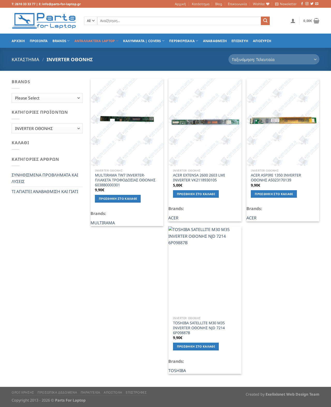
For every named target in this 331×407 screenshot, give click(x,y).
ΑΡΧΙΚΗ (18, 41)
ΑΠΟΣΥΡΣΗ (262, 41)
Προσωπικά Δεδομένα (57, 392)
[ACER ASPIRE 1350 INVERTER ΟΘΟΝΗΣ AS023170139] (282, 122)
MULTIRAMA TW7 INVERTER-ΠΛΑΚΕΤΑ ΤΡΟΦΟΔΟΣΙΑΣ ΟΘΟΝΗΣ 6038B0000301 (125, 180)
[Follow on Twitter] (311, 4)
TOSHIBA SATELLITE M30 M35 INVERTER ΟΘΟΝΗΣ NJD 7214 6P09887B (199, 328)
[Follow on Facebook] (302, 4)
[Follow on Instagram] (307, 4)
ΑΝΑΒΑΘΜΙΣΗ (215, 41)
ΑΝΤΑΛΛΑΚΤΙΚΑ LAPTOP (94, 41)
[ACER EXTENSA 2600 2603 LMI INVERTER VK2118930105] (204, 122)
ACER (173, 218)
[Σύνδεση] (293, 20)
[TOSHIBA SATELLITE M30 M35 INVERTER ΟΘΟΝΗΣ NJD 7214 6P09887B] (204, 270)
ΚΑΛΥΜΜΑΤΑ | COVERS (142, 41)
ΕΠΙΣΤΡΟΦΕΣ (136, 392)
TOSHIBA (177, 370)
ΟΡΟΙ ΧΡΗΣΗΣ (23, 392)
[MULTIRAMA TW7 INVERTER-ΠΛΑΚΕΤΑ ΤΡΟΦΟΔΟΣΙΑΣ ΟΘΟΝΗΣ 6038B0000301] (127, 122)
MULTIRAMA (103, 223)
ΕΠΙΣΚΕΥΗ (239, 41)
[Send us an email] (316, 4)
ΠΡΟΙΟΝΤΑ (39, 41)
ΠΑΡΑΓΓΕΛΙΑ (90, 392)
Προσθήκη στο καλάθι (118, 199)
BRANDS (59, 41)
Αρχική (180, 4)
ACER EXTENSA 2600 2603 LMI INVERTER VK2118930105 (199, 177)
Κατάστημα (200, 4)
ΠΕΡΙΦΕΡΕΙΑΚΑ (182, 41)
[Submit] (265, 21)
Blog (218, 4)
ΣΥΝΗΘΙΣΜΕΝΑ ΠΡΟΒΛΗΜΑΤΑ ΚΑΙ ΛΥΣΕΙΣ (45, 178)
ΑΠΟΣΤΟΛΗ (113, 392)
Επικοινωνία (237, 4)
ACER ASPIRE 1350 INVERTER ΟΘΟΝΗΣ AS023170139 (276, 177)
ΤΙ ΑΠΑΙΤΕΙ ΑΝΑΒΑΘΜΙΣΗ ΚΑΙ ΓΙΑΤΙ (45, 191)
